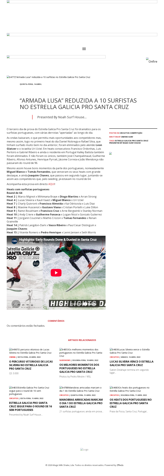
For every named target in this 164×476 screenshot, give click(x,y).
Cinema (12, 357)
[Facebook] (20, 90)
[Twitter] (28, 90)
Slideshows (64, 360)
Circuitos (124, 133)
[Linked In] (36, 90)
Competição (136, 133)
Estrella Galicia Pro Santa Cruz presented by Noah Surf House (128, 141)
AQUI (51, 184)
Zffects (120, 465)
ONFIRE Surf (127, 137)
